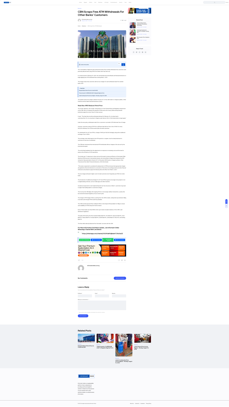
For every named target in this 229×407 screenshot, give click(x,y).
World (130, 2)
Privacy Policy (148, 403)
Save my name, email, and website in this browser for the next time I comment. (92, 312)
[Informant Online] (7, 2)
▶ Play (123, 65)
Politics (90, 2)
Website (113, 293)
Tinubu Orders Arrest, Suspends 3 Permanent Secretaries (142, 24)
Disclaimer (143, 403)
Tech (125, 2)
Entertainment (114, 2)
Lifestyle (106, 2)
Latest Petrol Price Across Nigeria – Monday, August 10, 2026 (141, 348)
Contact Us (137, 403)
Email (96, 293)
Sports (120, 2)
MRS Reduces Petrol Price (94, 106)
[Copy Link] (125, 20)
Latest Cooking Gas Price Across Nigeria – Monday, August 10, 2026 (93, 95)
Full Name (80, 293)
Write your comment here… (83, 299)
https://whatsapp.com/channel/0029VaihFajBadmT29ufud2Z (102, 233)
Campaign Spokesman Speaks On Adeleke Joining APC (143, 31)
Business (100, 2)
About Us (132, 403)
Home (80, 2)
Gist (95, 2)
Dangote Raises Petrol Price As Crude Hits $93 (88, 90)
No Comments (82, 278)
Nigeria (85, 2)
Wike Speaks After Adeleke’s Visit (143, 38)
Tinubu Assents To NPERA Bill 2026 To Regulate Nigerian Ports (91, 93)
